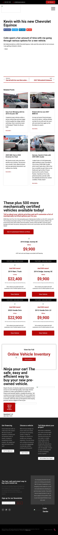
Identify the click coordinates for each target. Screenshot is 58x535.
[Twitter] (6, 510)
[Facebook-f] (3, 510)
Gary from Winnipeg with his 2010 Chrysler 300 (15, 113)
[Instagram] (9, 510)
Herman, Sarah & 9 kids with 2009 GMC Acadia (41, 156)
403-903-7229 (8, 416)
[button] (7, 29)
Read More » (8, 130)
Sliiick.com (28, 530)
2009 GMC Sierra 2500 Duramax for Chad (13, 156)
